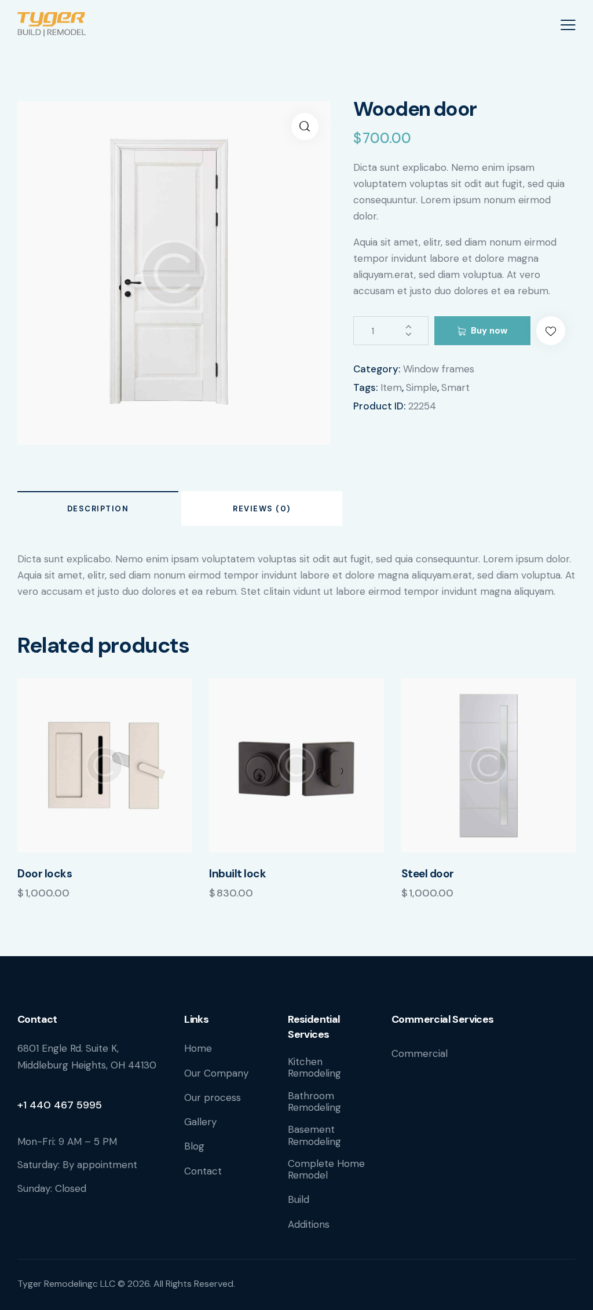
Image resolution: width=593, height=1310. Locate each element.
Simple (421, 387)
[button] (305, 126)
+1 (23, 1105)
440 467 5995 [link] (66, 1105)
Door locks (44, 874)
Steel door (427, 874)
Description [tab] (98, 509)
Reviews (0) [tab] (262, 509)
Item (391, 387)
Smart (455, 387)
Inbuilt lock (237, 874)
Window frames (438, 369)
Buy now (489, 330)
